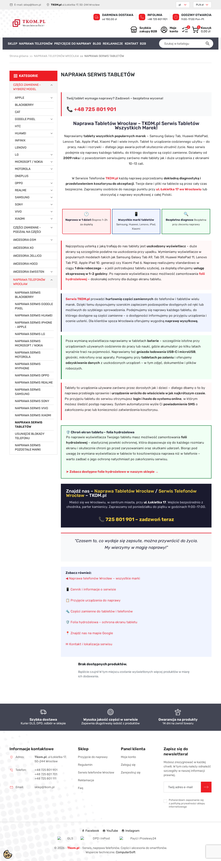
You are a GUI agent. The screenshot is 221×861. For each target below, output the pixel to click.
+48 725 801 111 (45, 778)
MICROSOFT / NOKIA (29, 162)
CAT (17, 112)
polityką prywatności (183, 803)
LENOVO (20, 147)
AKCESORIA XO (23, 248)
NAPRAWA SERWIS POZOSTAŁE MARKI (28, 447)
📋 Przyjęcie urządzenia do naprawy (93, 600)
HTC (18, 126)
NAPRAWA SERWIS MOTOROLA (28, 355)
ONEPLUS (21, 176)
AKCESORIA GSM (24, 240)
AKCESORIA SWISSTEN (28, 272)
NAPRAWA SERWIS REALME (34, 382)
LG (17, 155)
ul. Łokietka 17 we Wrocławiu (179, 189)
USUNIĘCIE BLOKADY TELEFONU (29, 436)
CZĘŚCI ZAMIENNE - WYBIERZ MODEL (27, 87)
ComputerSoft (125, 852)
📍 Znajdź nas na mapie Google (89, 633)
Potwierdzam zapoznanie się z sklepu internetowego (187, 803)
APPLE (19, 98)
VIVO (18, 211)
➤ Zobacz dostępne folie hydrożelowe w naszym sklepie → (112, 472)
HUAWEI (20, 133)
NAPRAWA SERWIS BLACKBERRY (28, 295)
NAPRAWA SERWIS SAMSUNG (28, 392)
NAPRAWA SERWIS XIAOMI (33, 415)
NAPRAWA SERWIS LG (30, 334)
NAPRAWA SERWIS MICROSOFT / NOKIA (29, 343)
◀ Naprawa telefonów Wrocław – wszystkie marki (103, 578)
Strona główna (18, 56)
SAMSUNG (22, 197)
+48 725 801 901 (157, 19)
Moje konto (128, 757)
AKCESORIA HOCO (25, 264)
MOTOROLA (22, 169)
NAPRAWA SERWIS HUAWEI (33, 315)
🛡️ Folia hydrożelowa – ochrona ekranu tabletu (101, 622)
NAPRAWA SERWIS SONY (32, 401)
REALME (20, 190)
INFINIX (20, 140)
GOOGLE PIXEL (25, 119)
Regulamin (85, 765)
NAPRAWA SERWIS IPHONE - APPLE (33, 325)
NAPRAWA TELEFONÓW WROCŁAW (56, 56)
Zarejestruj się (130, 772)
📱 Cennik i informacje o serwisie (91, 589)
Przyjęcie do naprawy (93, 757)
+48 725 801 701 (46, 774)
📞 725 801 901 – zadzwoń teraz (136, 519)
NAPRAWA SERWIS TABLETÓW (28, 425)
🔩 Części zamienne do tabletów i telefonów (99, 611)
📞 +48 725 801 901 (91, 109)
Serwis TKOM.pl (78, 299)
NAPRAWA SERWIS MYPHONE (28, 366)
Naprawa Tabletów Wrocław (124, 491)
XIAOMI (20, 219)
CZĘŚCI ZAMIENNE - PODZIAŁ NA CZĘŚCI (27, 230)
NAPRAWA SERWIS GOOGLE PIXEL (34, 306)
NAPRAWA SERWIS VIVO (31, 408)
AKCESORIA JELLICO (27, 256)
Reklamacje (86, 780)
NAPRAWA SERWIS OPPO (32, 375)
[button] (202, 29)
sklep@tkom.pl (32, 4)
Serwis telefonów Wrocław (96, 772)
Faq (80, 788)
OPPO (19, 183)
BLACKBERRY (24, 105)
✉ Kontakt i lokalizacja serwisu (89, 644)
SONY (19, 204)
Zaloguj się (128, 765)
